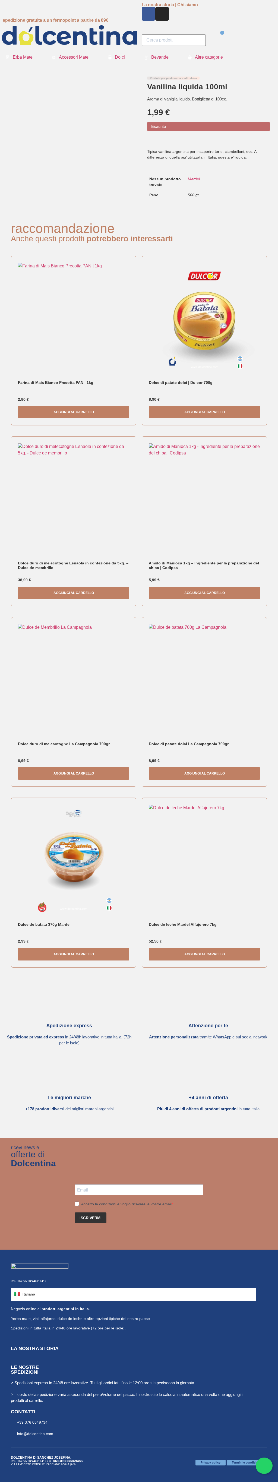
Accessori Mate (74, 57)
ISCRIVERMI (91, 1218)
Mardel (194, 179)
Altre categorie (209, 57)
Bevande (160, 57)
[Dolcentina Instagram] (162, 14)
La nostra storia (35, 1348)
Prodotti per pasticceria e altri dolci (173, 78)
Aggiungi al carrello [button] (73, 412)
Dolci (120, 57)
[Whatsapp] (264, 1466)
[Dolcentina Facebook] (148, 14)
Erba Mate (23, 57)
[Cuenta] (214, 46)
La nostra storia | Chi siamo (170, 4)
